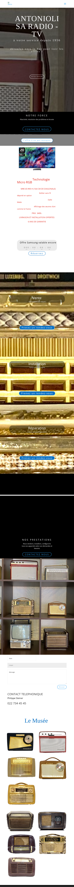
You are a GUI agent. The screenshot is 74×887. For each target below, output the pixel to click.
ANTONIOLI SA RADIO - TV (37, 26)
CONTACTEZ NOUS (37, 129)
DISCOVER (37, 77)
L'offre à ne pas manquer (37, 140)
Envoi (62, 687)
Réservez (37, 253)
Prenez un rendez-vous (37, 327)
